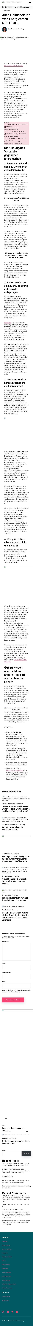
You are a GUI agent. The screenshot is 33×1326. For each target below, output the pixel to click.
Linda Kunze (5, 1209)
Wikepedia (7, 322)
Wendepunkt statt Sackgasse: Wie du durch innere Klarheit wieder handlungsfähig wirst (15, 858)
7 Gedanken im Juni (17, 1209)
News (3, 1125)
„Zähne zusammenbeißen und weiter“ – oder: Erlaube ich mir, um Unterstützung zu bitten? (16, 808)
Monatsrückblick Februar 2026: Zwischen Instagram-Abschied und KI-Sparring (16, 1222)
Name (4, 963)
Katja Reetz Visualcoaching (16, 29)
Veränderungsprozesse (9, 1284)
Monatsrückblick (7, 1257)
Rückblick (5, 1268)
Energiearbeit (6, 11)
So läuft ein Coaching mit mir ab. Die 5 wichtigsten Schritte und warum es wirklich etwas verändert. (15, 916)
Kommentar (5, 941)
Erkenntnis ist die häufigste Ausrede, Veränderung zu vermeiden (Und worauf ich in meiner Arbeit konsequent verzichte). (15, 1170)
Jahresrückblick (6, 1249)
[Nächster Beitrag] (16, 1134)
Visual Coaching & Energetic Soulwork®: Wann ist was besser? (14, 881)
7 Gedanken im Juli (7, 1176)
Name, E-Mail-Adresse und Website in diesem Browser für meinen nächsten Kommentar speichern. (16, 991)
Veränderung (19, 803)
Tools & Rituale (14, 895)
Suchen (4, 1150)
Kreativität (5, 1138)
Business (4, 803)
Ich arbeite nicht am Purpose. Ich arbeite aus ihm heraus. (15, 899)
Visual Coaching (14, 853)
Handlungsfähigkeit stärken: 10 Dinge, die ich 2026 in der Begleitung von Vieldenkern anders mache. (16, 1215)
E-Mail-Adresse (6, 972)
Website (4, 981)
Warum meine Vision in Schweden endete (12, 828)
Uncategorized (6, 1276)
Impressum (5, 1300)
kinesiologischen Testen (14, 770)
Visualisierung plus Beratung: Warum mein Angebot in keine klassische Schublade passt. (16, 1199)
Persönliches (13, 824)
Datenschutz (6, 1297)
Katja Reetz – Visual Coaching (15, 7)
